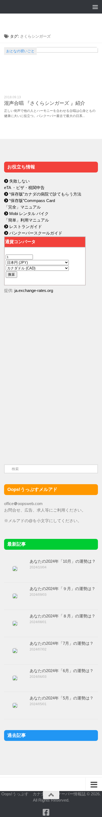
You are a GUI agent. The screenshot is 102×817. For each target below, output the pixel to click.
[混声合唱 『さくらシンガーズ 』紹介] (51, 69)
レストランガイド (25, 226)
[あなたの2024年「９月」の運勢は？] (15, 596)
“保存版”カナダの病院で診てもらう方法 (44, 194)
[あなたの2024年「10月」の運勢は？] (15, 568)
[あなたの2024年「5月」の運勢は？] (15, 705)
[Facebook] (46, 812)
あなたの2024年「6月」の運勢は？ (62, 670)
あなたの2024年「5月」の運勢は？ (62, 698)
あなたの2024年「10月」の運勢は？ (63, 561)
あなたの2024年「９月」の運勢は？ (62, 588)
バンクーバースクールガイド (35, 233)
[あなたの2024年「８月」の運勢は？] (15, 623)
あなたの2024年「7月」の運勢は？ (62, 643)
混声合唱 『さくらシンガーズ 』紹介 (44, 103)
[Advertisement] (45, 412)
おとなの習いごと (20, 51)
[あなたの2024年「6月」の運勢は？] (15, 678)
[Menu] (95, 7)
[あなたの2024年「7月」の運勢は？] (15, 650)
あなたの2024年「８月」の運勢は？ (62, 616)
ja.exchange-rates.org (33, 290)
